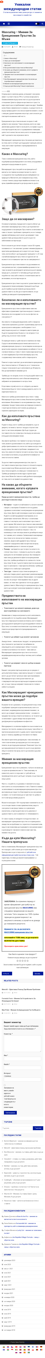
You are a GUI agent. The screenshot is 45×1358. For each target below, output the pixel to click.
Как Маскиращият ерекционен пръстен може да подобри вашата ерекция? (20, 80)
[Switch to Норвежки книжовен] (29, 1349)
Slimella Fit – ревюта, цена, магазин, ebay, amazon (39, 974)
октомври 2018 (9, 1330)
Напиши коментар (27, 47)
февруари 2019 (9, 1326)
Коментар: (8, 1034)
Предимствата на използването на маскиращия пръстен (20, 76)
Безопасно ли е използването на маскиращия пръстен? (19, 64)
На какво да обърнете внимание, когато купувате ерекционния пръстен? (21, 71)
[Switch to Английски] (24, 1346)
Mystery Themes (30, 1342)
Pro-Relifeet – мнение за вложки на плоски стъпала (8, 974)
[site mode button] (37, 24)
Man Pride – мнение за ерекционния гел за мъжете (21, 1010)
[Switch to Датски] (16, 1346)
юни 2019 (7, 1314)
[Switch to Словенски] (20, 1352)
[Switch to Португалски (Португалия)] (37, 1349)
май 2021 (7, 1281)
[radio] (17, 961)
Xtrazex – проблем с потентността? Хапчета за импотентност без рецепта (21, 1188)
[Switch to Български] (4, 1346)
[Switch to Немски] (41, 1346)
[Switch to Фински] (33, 1346)
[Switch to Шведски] (29, 1352)
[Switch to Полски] (33, 1349)
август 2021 (8, 1269)
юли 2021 (7, 1273)
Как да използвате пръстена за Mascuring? (18, 67)
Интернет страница (7, 1074)
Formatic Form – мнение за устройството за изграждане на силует (18, 1000)
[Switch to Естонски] (29, 1346)
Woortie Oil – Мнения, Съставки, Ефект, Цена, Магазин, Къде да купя (20, 1195)
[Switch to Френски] (37, 1346)
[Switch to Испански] (24, 1352)
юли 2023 (7, 1264)
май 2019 (7, 1318)
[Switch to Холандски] (20, 1346)
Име (6, 1055)
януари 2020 (8, 1305)
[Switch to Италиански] (16, 1349)
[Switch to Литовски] (24, 1349)
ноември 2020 (9, 1297)
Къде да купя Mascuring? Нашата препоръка (19, 86)
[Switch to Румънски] (41, 1349)
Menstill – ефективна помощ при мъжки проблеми (21, 989)
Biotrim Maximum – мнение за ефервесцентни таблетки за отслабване (21, 1142)
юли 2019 (7, 1309)
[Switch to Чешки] (12, 1346)
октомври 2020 (9, 1301)
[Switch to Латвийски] (20, 1349)
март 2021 (8, 1285)
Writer (16, 47)
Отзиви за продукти (10, 43)
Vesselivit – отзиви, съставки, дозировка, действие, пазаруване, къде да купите (23, 1160)
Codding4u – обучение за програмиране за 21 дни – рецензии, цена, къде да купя (22, 1181)
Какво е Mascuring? (10, 58)
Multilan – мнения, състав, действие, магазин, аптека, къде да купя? (21, 1167)
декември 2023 (9, 1260)
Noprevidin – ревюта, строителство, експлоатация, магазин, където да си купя (22, 1174)
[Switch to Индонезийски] (12, 1349)
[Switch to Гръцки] (4, 1349)
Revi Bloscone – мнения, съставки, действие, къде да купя (23, 1153)
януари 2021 (8, 1293)
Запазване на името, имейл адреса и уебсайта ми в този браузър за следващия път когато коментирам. (10, 1097)
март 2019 (8, 1322)
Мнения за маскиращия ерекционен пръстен (19, 83)
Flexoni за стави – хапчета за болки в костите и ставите (21, 1202)
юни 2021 (7, 1277)
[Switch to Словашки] (16, 1352)
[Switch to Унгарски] (8, 1349)
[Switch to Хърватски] (8, 1346)
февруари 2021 (9, 1289)
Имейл (7, 1064)
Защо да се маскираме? (12, 61)
